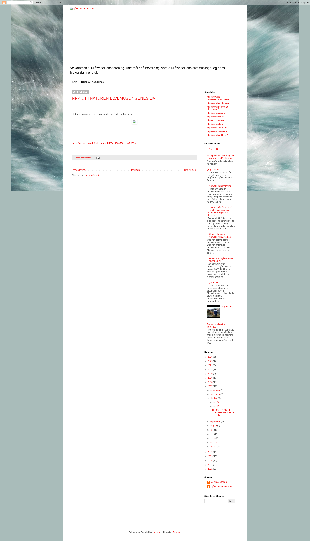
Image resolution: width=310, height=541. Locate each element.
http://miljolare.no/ (215, 120)
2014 (210, 460)
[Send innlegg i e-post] (97, 158)
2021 (210, 369)
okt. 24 (216, 402)
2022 (210, 365)
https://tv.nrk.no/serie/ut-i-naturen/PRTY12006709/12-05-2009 (104, 143)
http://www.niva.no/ (216, 116)
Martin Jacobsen (219, 482)
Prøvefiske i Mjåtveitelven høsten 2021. (221, 259)
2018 (210, 382)
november (215, 394)
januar (213, 446)
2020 (210, 373)
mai (212, 434)
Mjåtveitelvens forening (220, 186)
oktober (214, 398)
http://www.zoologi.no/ (217, 127)
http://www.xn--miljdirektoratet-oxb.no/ (218, 98)
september (215, 421)
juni (212, 430)
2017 (210, 386)
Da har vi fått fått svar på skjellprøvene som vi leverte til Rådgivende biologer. (219, 211)
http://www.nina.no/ (216, 113)
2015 (210, 456)
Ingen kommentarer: (84, 158)
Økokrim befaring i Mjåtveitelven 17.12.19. (220, 235)
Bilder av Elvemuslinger (92, 82)
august (213, 425)
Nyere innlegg (80, 170)
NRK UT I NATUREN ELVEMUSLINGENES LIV (114, 98)
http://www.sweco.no (217, 131)
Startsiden (135, 170)
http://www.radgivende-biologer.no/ (218, 108)
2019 (210, 378)
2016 (210, 452)
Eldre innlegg (189, 170)
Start (74, 82)
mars (212, 438)
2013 (210, 464)
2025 (210, 361)
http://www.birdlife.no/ (217, 135)
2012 (210, 469)
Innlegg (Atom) (91, 175)
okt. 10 (216, 406)
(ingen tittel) (214, 149)
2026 (210, 357)
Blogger (177, 532)
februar (214, 442)
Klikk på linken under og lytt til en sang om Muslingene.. (220, 157)
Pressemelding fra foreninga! (216, 325)
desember (215, 390)
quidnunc (157, 532)
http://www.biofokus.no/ (218, 103)
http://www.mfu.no (215, 124)
